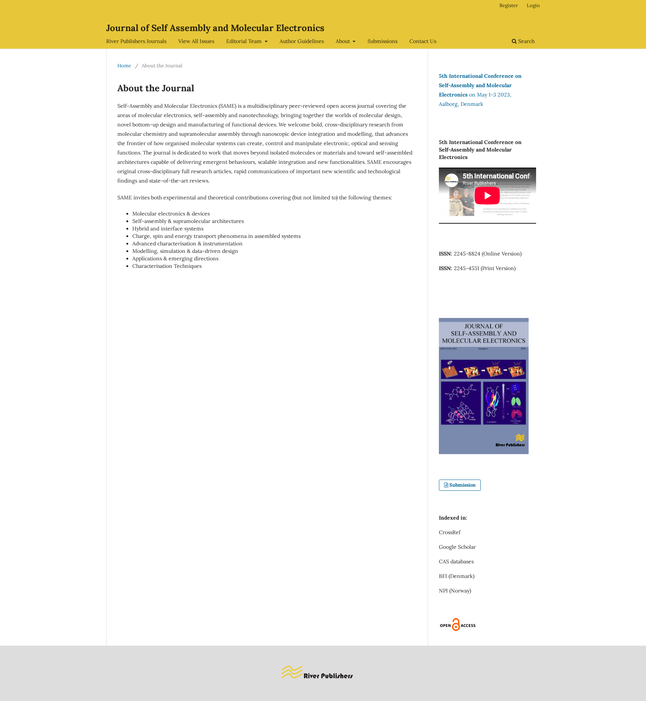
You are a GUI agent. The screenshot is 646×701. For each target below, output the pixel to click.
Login (533, 5)
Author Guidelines (302, 41)
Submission (462, 485)
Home (124, 65)
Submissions (382, 41)
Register (508, 5)
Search (526, 41)
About (343, 41)
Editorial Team (244, 41)
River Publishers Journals (136, 41)
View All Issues (196, 41)
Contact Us (422, 41)
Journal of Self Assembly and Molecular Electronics (215, 28)
